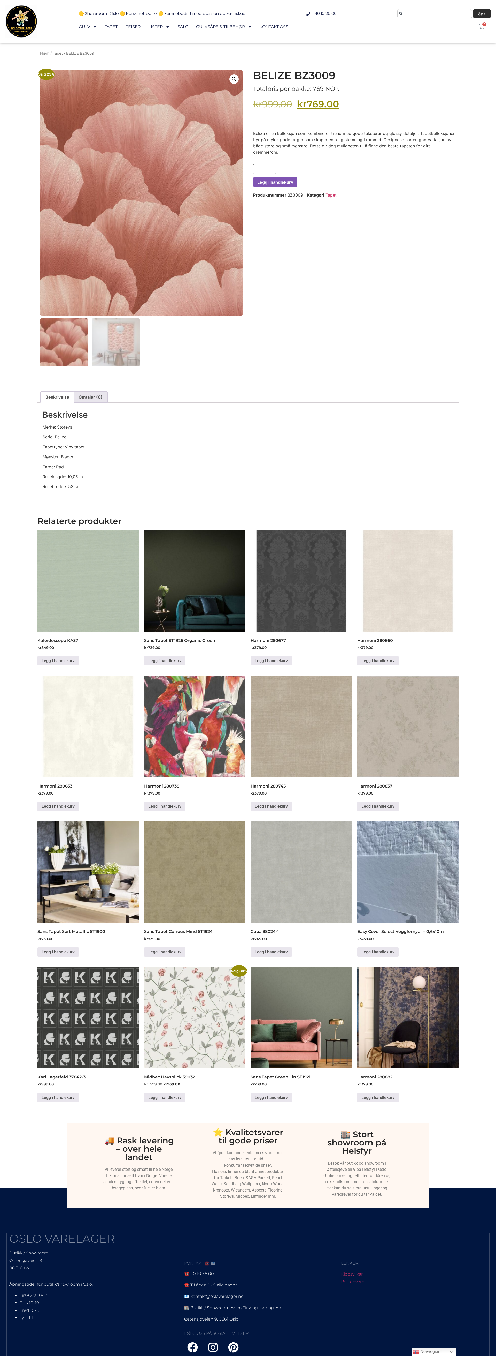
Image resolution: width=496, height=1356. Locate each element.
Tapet (111, 26)
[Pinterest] (233, 1347)
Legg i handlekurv (275, 182)
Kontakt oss (274, 26)
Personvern (353, 1281)
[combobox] (434, 13)
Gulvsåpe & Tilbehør (220, 26)
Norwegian (429, 1351)
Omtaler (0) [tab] (91, 397)
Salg (182, 26)
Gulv (84, 26)
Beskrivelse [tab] (57, 397)
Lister (156, 26)
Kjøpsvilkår (352, 1274)
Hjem (44, 53)
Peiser (133, 26)
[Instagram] (213, 1347)
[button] (234, 79)
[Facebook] (192, 1347)
